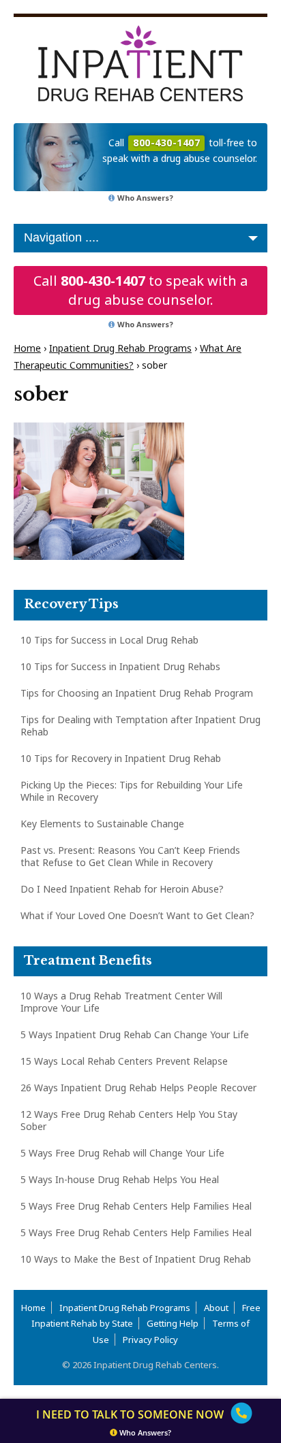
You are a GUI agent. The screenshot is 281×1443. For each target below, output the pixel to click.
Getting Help (172, 1323)
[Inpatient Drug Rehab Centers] (140, 63)
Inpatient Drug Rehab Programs (120, 348)
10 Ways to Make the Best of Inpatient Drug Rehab (135, 1259)
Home (27, 348)
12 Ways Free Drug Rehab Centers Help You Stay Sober (128, 1120)
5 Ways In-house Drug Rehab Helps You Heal (119, 1179)
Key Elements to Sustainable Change (102, 823)
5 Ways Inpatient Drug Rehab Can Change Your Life (134, 1034)
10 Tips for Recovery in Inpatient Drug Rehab (120, 758)
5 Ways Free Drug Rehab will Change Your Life (122, 1152)
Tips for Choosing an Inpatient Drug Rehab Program (136, 692)
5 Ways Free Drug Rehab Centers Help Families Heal (136, 1205)
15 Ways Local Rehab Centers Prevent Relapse (124, 1061)
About (216, 1307)
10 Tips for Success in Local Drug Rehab (109, 639)
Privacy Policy (150, 1339)
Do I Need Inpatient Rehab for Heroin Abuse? (122, 888)
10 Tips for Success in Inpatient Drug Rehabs (120, 666)
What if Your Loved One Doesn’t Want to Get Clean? (137, 915)
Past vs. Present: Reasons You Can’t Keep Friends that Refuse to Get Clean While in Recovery (130, 856)
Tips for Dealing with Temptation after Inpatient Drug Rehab (140, 725)
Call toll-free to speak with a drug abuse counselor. (179, 150)
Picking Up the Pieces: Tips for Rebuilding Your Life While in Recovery (131, 790)
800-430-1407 (103, 280)
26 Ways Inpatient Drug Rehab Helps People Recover (138, 1087)
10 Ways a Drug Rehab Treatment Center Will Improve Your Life (121, 1001)
